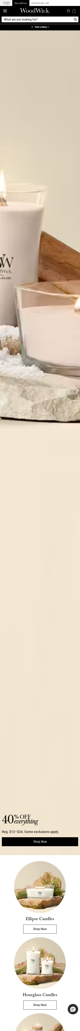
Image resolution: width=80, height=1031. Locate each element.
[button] (73, 1009)
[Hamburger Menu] (5, 11)
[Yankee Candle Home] (6, 3)
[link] (40, 27)
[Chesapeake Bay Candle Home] (40, 3)
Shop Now (40, 841)
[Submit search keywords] (68, 10)
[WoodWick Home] (21, 3)
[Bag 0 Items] (74, 10)
